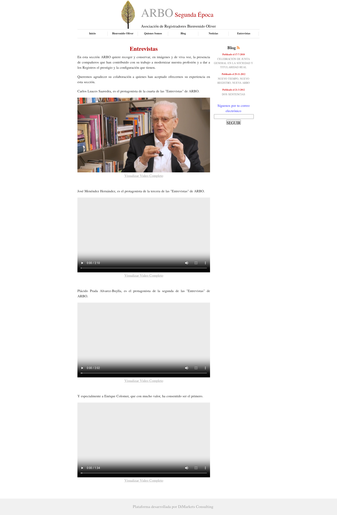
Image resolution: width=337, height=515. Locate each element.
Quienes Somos (153, 33)
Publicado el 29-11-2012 (233, 74)
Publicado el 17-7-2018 (233, 54)
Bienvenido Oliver (122, 33)
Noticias (213, 33)
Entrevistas (243, 33)
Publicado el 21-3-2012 (233, 89)
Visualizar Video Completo (143, 175)
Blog (183, 33)
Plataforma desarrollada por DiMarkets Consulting (173, 506)
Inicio (92, 33)
